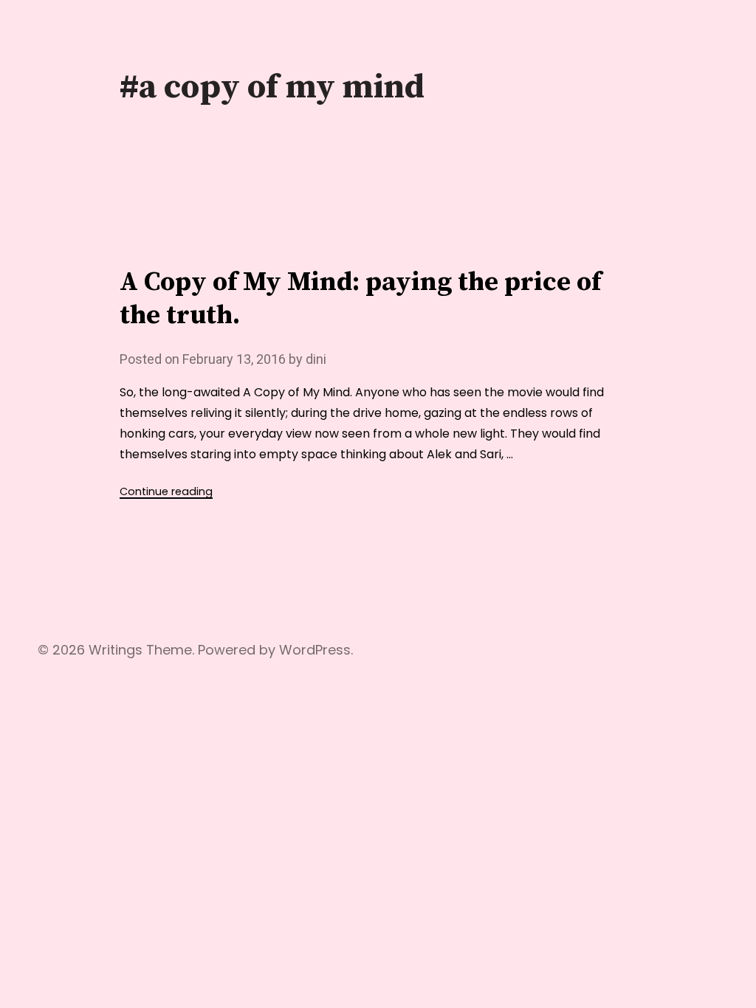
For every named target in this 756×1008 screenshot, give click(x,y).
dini (316, 359)
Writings (115, 650)
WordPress (315, 650)
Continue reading (166, 491)
